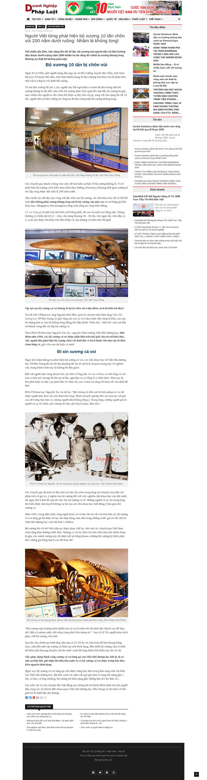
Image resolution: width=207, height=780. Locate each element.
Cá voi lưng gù (33, 212)
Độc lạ (41, 26)
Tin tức (37, 19)
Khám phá (81, 19)
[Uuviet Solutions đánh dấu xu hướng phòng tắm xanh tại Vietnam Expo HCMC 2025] (142, 38)
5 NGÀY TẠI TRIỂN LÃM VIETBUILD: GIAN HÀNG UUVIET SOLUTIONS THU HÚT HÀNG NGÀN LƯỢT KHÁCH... (158, 174)
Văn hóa (123, 19)
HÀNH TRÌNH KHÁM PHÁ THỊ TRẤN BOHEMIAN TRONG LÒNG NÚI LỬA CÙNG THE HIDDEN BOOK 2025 (167, 54)
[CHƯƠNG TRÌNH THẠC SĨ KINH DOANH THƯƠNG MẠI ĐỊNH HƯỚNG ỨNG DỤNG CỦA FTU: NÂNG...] (142, 107)
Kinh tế (50, 19)
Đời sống (97, 19)
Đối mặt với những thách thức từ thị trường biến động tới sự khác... (167, 207)
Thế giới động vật (56, 26)
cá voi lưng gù (113, 201)
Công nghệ (65, 19)
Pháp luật (139, 19)
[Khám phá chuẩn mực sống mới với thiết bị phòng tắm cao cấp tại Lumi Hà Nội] (142, 80)
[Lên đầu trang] (196, 774)
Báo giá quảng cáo (103, 760)
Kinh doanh (157, 189)
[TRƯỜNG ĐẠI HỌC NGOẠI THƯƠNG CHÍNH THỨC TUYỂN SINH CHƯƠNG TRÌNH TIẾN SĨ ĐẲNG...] (142, 94)
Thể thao (155, 19)
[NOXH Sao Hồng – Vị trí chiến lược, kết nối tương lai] (142, 68)
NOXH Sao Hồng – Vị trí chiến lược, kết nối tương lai (167, 67)
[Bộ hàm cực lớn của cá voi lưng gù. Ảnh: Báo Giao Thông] (76, 261)
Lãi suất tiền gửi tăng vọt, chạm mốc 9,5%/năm (156, 247)
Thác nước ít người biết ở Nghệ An (97, 727)
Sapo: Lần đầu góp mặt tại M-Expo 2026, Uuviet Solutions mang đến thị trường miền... (156, 138)
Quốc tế (111, 19)
